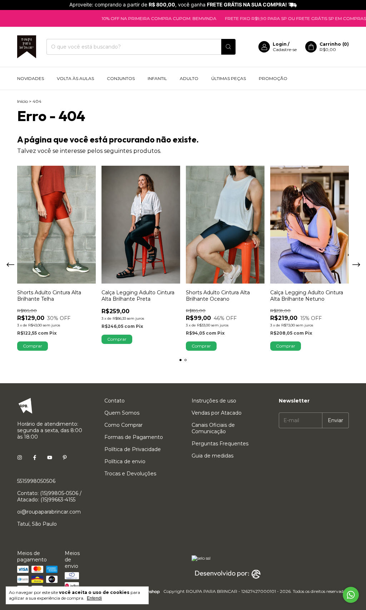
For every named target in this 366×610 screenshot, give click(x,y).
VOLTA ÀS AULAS (75, 78)
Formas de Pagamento (133, 437)
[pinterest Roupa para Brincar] (64, 457)
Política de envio (124, 461)
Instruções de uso (214, 401)
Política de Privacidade (132, 449)
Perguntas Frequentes (220, 443)
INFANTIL (157, 78)
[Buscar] (228, 47)
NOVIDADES (30, 78)
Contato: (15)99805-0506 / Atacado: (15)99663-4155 (49, 496)
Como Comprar (123, 425)
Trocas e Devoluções (130, 473)
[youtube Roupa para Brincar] (49, 457)
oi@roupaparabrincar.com (49, 512)
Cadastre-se (285, 49)
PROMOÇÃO (273, 78)
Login (280, 44)
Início (22, 101)
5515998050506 (36, 481)
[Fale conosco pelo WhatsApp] (351, 595)
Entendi (94, 598)
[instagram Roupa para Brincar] (19, 457)
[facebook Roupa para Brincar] (34, 457)
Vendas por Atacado (217, 413)
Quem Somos (121, 413)
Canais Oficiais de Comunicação (213, 428)
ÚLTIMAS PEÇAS (228, 78)
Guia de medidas (212, 455)
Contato (114, 401)
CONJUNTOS (121, 78)
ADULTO (189, 78)
